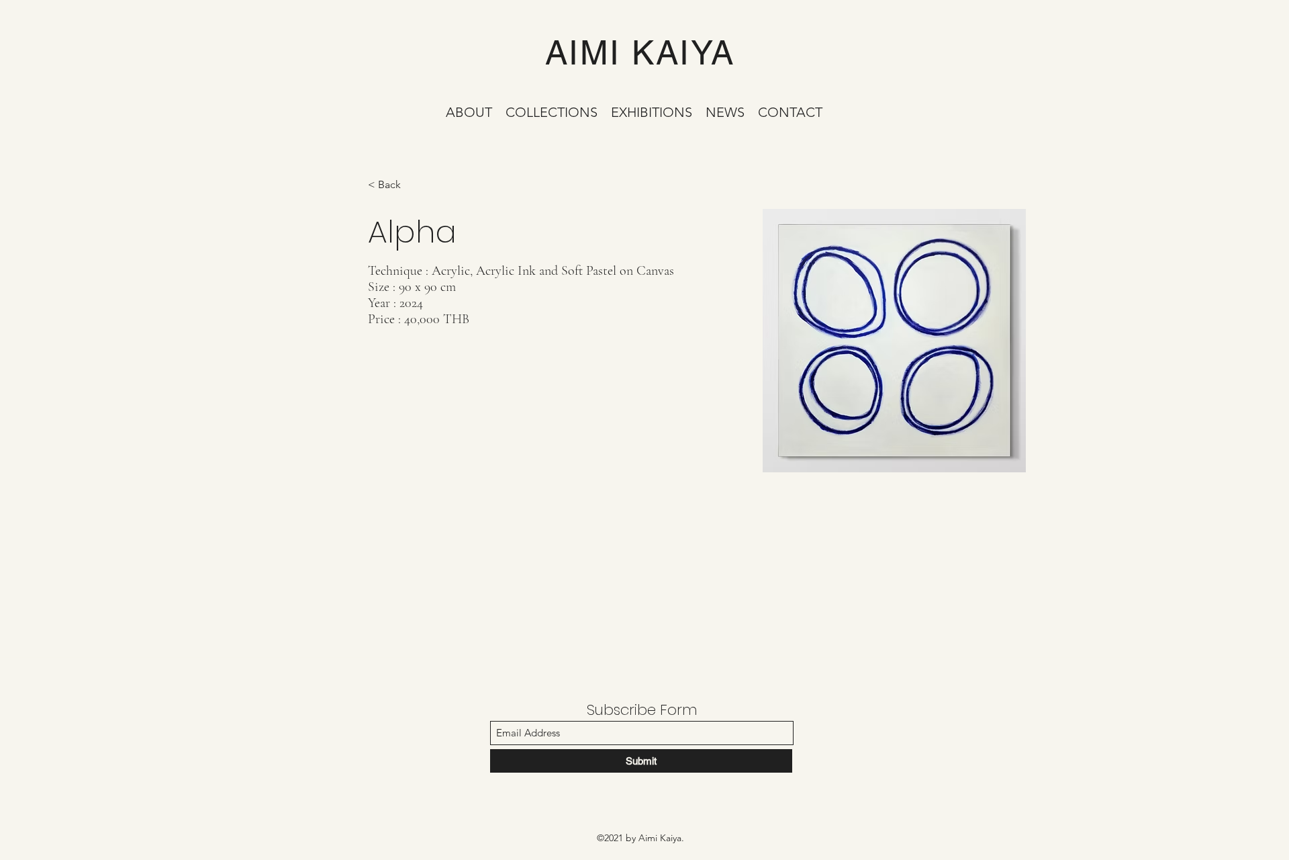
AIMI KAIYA (640, 52)
